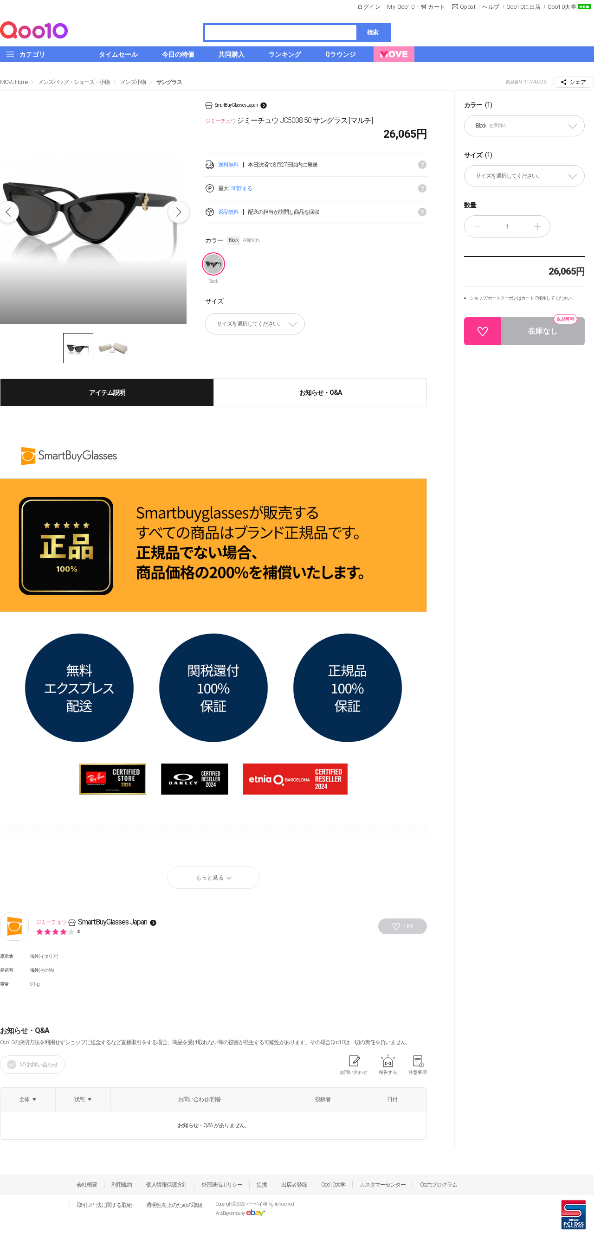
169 (408, 926)
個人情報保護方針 (166, 1184)
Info (422, 164)
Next (179, 212)
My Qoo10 (400, 7)
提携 (262, 1184)
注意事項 (417, 1072)
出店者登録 (294, 1184)
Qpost (468, 7)
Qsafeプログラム (438, 1184)
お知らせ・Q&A (320, 392)
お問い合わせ (354, 1072)
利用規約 (121, 1184)
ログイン (369, 7)
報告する (388, 1072)
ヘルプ (491, 7)
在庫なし (551, 326)
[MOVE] (394, 54)
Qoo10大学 (562, 7)
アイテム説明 (107, 392)
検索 (372, 32)
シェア (577, 82)
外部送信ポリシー (221, 1184)
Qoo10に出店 (523, 7)
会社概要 (87, 1184)
